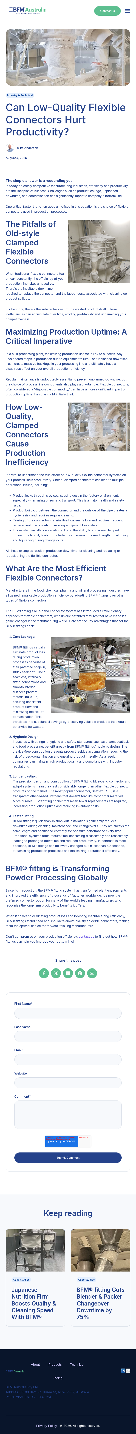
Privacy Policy (46, 1426)
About (35, 1364)
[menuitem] (35, 1365)
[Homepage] (28, 10)
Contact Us (107, 11)
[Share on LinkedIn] (68, 973)
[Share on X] (56, 973)
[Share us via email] (92, 973)
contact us (86, 936)
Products (55, 1364)
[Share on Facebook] (44, 973)
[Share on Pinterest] (80, 973)
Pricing (57, 1378)
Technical (77, 1364)
